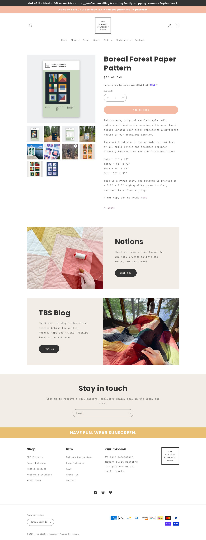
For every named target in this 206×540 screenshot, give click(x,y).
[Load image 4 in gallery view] (87, 134)
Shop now (125, 272)
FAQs (69, 468)
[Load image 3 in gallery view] (70, 134)
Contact (71, 480)
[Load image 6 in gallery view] (52, 151)
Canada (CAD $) (39, 522)
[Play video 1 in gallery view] (70, 151)
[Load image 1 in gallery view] (35, 134)
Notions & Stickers (39, 474)
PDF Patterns (35, 457)
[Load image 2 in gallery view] (52, 134)
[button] (30, 25)
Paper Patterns (37, 463)
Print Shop (34, 480)
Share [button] (111, 207)
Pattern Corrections (79, 457)
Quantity (108, 91)
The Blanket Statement (47, 534)
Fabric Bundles (37, 468)
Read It (49, 348)
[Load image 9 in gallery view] (52, 169)
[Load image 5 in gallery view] (35, 151)
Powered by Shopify (69, 534)
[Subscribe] (129, 413)
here (144, 197)
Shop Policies (75, 463)
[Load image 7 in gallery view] (87, 151)
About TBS (72, 474)
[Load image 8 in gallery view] (35, 169)
